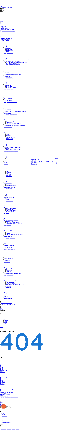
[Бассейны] (16, 266)
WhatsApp (2, 5)
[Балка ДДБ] (16, 295)
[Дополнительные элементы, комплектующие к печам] (16, 73)
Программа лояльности (4, 375)
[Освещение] (16, 163)
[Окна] (16, 159)
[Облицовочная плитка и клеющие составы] (16, 150)
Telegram (1, 4)
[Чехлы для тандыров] (16, 224)
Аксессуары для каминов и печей (5, 387)
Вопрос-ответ (2, 382)
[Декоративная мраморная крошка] (16, 248)
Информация (2, 369)
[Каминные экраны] (16, 106)
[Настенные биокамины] (16, 99)
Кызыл (5, 323)
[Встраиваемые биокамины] (16, 93)
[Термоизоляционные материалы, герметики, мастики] (16, 146)
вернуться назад (46, 344)
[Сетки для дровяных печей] (16, 52)
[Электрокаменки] (16, 68)
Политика (2, 368)
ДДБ (1, 400)
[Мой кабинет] (0, 301)
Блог (1, 379)
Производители (2, 381)
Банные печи (2, 384)
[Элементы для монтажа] (16, 126)
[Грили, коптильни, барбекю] (16, 229)
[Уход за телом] (16, 212)
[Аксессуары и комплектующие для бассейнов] (16, 279)
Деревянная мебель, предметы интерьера (6, 392)
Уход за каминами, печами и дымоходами (6, 388)
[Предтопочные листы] (16, 108)
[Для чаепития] (16, 263)
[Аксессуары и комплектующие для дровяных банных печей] (16, 55)
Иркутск (5, 322)
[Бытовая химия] (16, 291)
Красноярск (6, 317)
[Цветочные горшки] (16, 250)
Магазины (2, 366)
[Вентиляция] (16, 161)
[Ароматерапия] (16, 206)
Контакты (1, 371)
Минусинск (6, 319)
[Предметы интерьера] (16, 177)
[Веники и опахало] (16, 204)
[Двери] (16, 154)
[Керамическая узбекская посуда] (16, 253)
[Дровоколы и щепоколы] (16, 246)
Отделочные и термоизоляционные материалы (7, 390)
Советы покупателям (3, 370)
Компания (2, 362)
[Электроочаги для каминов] (16, 88)
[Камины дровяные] (16, 75)
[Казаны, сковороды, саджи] (16, 252)
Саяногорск (6, 320)
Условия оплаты (2, 372)
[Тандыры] (16, 217)
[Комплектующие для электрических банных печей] (16, 60)
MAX (1, 6)
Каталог (1, 383)
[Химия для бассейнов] (16, 285)
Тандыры (1, 395)
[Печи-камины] (16, 71)
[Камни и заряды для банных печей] (16, 65)
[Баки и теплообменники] (16, 118)
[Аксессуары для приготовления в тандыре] (16, 219)
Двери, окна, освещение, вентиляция (6, 391)
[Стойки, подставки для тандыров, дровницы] (16, 226)
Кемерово (5, 321)
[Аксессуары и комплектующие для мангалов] (16, 239)
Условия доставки (3, 373)
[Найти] (0, 313)
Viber (3, 417)
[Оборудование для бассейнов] (16, 274)
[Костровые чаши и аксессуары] (16, 244)
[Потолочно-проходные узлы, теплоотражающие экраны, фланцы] (16, 124)
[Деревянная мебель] (16, 169)
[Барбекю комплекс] (16, 242)
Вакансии (1, 365)
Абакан (5, 318)
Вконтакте (4, 413)
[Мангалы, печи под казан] (16, 235)
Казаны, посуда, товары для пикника (6, 398)
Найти (1, 424)
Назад (5, 315)
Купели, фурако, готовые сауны (5, 394)
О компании (2, 363)
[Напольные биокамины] (16, 95)
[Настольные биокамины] (16, 97)
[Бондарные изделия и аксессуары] (16, 186)
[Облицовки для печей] (16, 47)
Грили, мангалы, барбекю (4, 396)
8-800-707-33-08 (2, 19)
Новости (1, 364)
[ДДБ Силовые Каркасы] (16, 297)
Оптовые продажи (3, 376)
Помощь (1, 378)
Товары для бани (3, 393)
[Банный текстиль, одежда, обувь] (16, 196)
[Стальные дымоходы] (16, 112)
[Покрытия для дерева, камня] (16, 140)
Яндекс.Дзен (4, 420)
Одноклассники (4, 416)
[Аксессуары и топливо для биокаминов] (16, 101)
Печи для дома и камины (4, 385)
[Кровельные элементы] (16, 128)
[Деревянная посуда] (16, 255)
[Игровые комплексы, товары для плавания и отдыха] (16, 272)
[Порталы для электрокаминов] (16, 90)
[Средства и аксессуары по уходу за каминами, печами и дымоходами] (16, 110)
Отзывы (1, 367)
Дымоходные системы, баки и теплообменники (7, 389)
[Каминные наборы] (16, 103)
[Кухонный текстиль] (16, 261)
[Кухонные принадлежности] (16, 257)
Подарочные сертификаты (4, 377)
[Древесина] (16, 131)
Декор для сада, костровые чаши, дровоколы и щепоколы (9, 397)
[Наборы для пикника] (16, 259)
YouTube (3, 415)
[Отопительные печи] (16, 84)
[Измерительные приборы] (16, 182)
